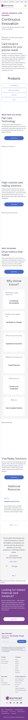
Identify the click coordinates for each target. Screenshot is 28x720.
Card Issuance (14, 85)
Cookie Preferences (5, 713)
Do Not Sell (13, 713)
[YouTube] (21, 703)
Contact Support (4, 661)
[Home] (7, 5)
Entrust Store (18, 682)
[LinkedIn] (17, 703)
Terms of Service (4, 711)
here (12, 649)
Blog (22, 1)
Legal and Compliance (19, 688)
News (2, 680)
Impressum (17, 672)
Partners (17, 663)
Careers (17, 665)
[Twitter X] (7, 703)
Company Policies (21, 711)
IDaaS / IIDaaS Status (19, 679)
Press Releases (4, 682)
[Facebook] (10, 703)
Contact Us (3, 659)
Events (16, 668)
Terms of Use (23, 650)
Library (16, 686)
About (16, 659)
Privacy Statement (6, 651)
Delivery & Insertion (14, 90)
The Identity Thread (5, 684)
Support (17, 661)
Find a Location (4, 663)
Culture (16, 667)
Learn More (14, 138)
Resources (17, 684)
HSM (14, 99)
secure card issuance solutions (10, 465)
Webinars (17, 670)
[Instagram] (14, 703)
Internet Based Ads (19, 709)
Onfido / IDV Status (19, 680)
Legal (2, 709)
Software (14, 95)
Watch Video (13, 561)
